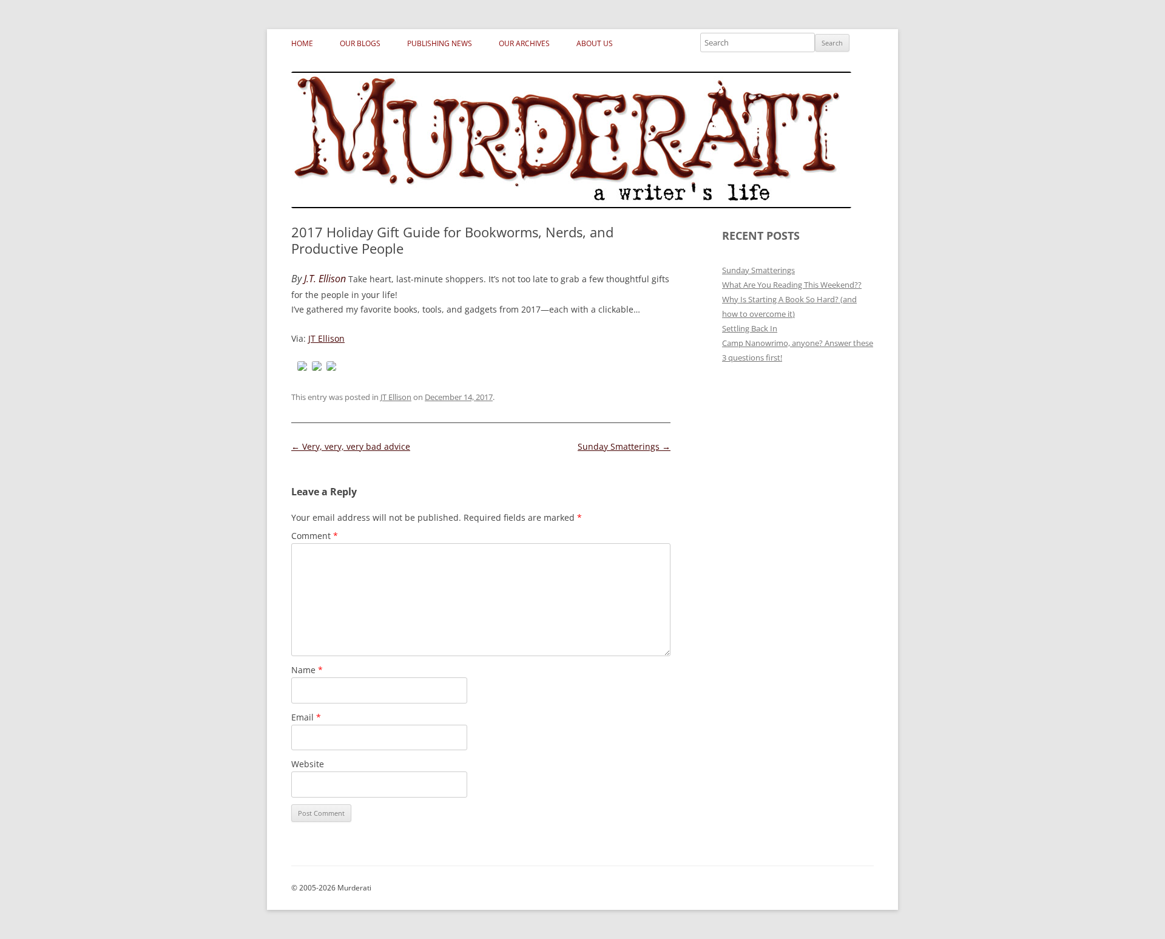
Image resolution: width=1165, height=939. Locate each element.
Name (307, 670)
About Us (594, 43)
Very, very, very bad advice (350, 446)
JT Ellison (326, 338)
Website (307, 764)
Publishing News (439, 43)
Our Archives (524, 43)
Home (302, 43)
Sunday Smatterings (624, 446)
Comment (314, 535)
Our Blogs (360, 43)
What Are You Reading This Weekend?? (792, 284)
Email (306, 717)
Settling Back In (749, 328)
